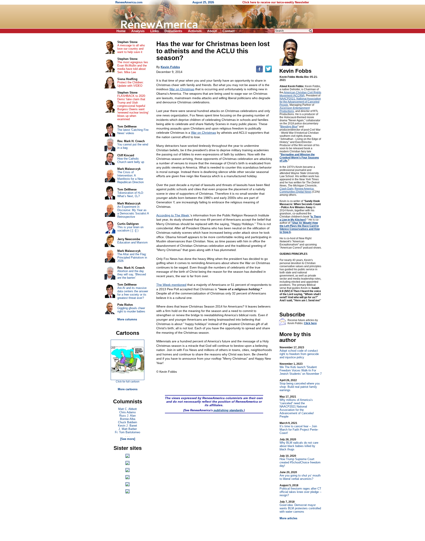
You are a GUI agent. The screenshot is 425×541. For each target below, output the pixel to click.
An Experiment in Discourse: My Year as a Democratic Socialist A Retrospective (133, 211)
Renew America (304, 188)
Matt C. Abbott (127, 409)
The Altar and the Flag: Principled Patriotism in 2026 (132, 258)
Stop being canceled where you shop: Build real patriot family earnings (300, 385)
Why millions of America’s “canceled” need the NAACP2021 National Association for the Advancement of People (296, 406)
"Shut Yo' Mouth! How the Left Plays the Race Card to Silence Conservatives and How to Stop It (300, 227)
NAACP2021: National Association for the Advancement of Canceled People (300, 101)
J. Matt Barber (127, 429)
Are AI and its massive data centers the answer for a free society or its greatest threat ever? (132, 293)
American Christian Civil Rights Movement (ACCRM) (300, 94)
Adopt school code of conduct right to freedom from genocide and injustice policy (299, 352)
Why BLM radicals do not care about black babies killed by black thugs (299, 444)
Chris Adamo (127, 412)
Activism (194, 31)
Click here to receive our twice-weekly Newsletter (275, 2)
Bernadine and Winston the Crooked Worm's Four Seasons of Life (299, 157)
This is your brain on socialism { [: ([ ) (130, 228)
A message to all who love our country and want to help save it (131, 49)
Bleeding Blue (289, 126)
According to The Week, (173, 215)
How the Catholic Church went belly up (130, 160)
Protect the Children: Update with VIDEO (130, 84)
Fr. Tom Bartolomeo (127, 432)
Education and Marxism (132, 242)
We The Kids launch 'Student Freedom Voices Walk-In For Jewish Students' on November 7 (301, 368)
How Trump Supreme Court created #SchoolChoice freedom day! (300, 460)
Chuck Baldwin (127, 422)
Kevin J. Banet (127, 425)
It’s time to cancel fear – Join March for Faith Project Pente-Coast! (299, 428)
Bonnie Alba (127, 419)
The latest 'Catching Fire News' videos (133, 131)
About (212, 31)
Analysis (138, 31)
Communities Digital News (295, 191)
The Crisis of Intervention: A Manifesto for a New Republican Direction (130, 177)
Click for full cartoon (127, 381)
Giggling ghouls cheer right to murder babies (131, 309)
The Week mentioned (171, 284)
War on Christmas (181, 89)
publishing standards (228, 410)
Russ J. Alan (127, 415)
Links (154, 31)
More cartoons (127, 389)
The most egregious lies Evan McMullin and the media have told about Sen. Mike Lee (132, 67)
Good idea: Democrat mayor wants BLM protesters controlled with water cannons (300, 506)
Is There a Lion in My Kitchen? (300, 218)
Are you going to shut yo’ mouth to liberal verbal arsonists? (300, 475)
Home (121, 31)
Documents (173, 31)
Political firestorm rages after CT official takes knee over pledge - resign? (300, 490)
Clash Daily (286, 188)
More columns (127, 319)
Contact (228, 31)
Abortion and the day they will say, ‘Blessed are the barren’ (131, 274)
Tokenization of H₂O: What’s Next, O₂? (130, 194)
